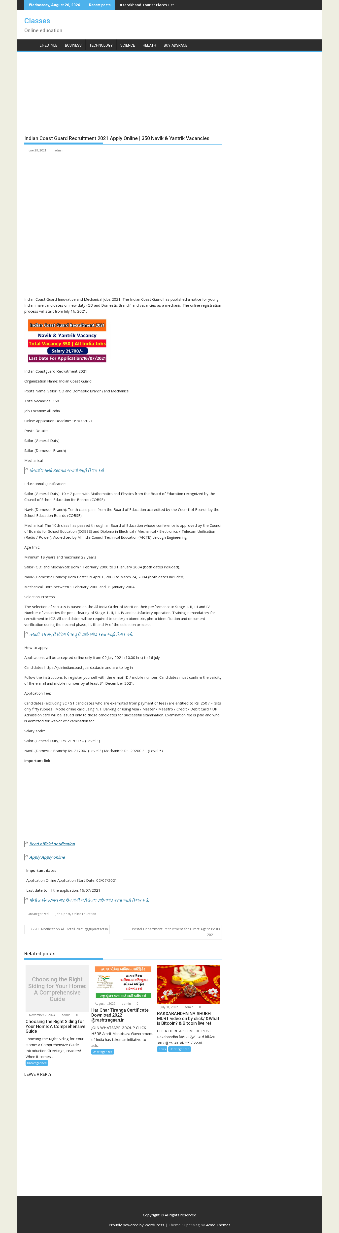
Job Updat (63, 914)
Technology (101, 45)
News (162, 1049)
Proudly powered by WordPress (136, 1224)
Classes (37, 20)
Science (127, 45)
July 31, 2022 (169, 1007)
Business (73, 45)
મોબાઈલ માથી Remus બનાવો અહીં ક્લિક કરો (66, 470)
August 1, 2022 (104, 1003)
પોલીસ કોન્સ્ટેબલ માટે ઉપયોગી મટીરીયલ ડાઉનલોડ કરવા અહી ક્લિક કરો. (89, 900)
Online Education (84, 914)
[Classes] (29, 44)
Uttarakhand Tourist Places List (146, 4)
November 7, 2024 (41, 1015)
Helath (149, 45)
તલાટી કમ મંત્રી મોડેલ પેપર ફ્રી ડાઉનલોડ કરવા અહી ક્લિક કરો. (81, 634)
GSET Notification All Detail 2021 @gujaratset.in (69, 929)
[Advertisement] (123, 95)
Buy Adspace (175, 45)
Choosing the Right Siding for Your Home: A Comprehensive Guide (57, 989)
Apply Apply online (47, 857)
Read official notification (52, 844)
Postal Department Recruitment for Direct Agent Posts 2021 (176, 932)
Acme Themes (218, 1224)
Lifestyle (48, 45)
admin (58, 150)
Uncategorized (38, 914)
